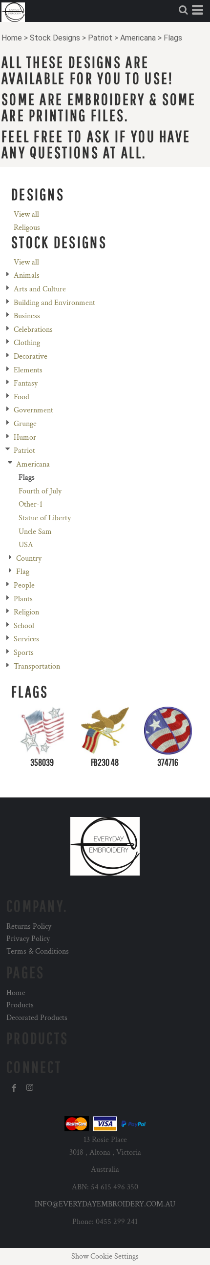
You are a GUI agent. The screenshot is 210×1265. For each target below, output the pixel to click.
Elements (28, 370)
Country (29, 558)
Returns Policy (28, 926)
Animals (27, 275)
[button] (183, 10)
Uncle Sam (35, 532)
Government (33, 410)
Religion (26, 612)
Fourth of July (40, 491)
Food (21, 397)
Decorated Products (36, 1018)
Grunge (25, 424)
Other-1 (30, 504)
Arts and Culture (40, 289)
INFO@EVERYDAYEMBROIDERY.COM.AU (105, 1204)
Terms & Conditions (37, 951)
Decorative (30, 356)
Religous (27, 228)
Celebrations (33, 330)
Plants (23, 599)
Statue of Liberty (45, 518)
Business (27, 316)
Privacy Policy (28, 939)
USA (26, 545)
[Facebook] (14, 1088)
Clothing (27, 343)
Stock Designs (55, 37)
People (24, 585)
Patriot (100, 37)
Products (20, 1005)
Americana (138, 37)
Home (11, 37)
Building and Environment (54, 303)
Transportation (37, 666)
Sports (24, 653)
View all (26, 214)
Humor (25, 437)
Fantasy (26, 383)
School (24, 626)
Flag (22, 572)
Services (26, 639)
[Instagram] (30, 1088)
